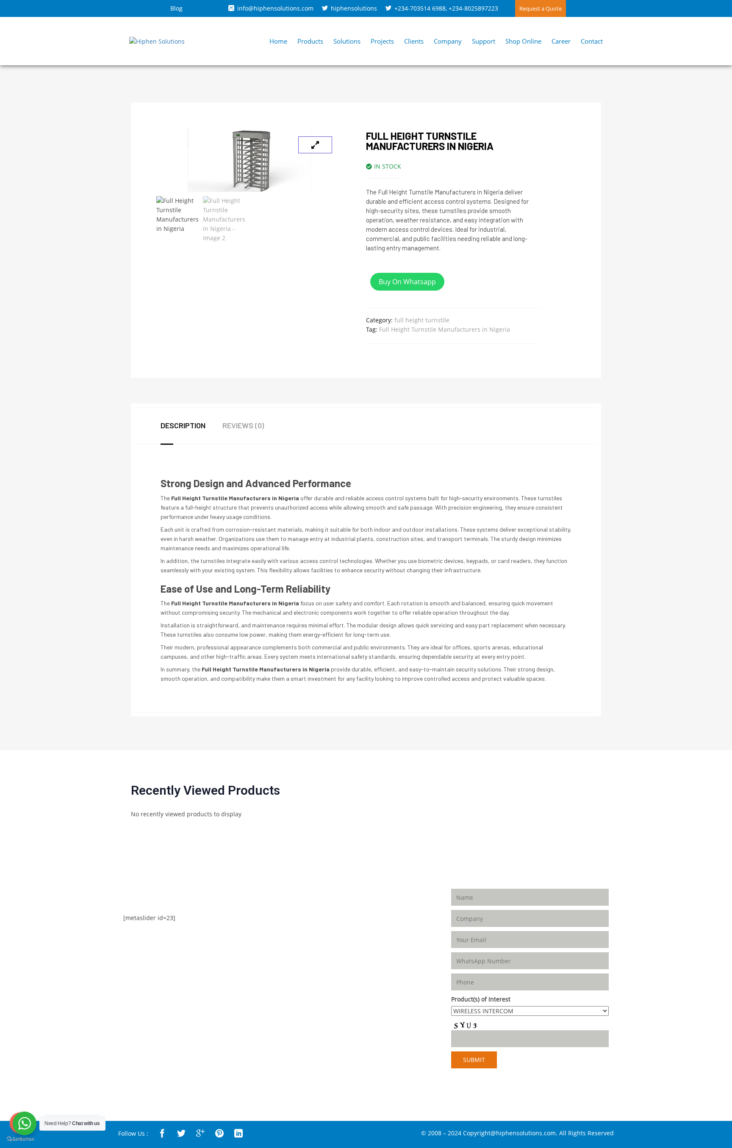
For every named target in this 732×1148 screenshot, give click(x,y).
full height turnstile (421, 320)
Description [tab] (183, 425)
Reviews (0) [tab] (243, 425)
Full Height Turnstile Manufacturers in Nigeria (444, 329)
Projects (382, 41)
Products (310, 41)
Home (278, 41)
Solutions (346, 41)
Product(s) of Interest (480, 999)
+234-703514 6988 (420, 8)
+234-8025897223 (473, 8)
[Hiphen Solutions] (157, 40)
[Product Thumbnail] (315, 144)
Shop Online (523, 41)
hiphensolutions (354, 8)
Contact (592, 41)
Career (561, 41)
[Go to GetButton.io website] (20, 1139)
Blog (176, 8)
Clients (414, 41)
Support (483, 41)
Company (448, 41)
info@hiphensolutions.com (275, 8)
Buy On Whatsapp (407, 281)
